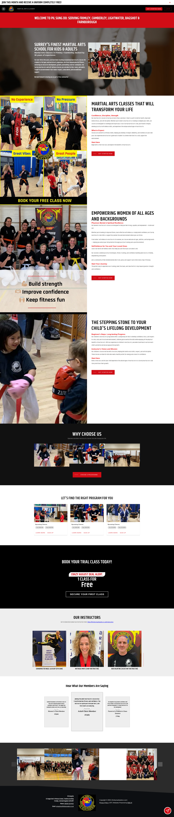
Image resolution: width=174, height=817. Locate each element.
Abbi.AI (129, 803)
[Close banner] (170, 2)
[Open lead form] (167, 810)
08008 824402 (69, 803)
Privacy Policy (104, 803)
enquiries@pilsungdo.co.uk (65, 806)
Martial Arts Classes (26, 8)
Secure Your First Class (87, 594)
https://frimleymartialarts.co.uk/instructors (100, 622)
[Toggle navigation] (4, 9)
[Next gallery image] (160, 764)
